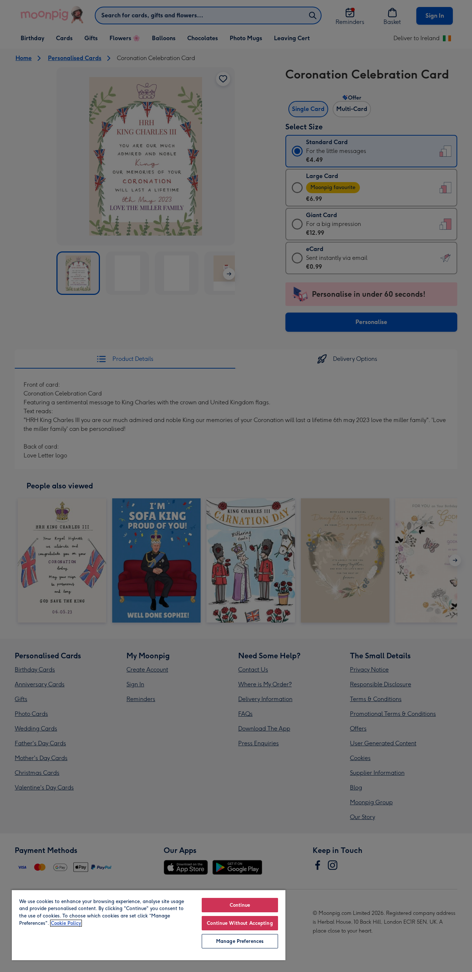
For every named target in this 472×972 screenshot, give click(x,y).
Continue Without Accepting (240, 923)
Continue (240, 905)
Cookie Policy (66, 923)
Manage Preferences (240, 941)
